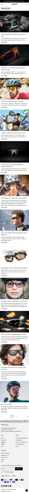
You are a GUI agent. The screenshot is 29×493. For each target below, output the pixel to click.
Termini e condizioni (5, 453)
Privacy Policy (4, 457)
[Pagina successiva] (28, 416)
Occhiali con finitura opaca (21, 442)
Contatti (2, 444)
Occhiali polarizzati (20, 444)
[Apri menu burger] (2, 4)
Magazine (3, 442)
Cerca (2, 446)
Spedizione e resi (5, 455)
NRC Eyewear (12, 489)
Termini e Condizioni (10, 471)
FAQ (2, 461)
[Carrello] (27, 4)
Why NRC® (3, 440)
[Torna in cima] (26, 490)
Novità (17, 446)
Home (2, 438)
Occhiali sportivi (19, 440)
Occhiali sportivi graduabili (21, 438)
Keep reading (4, 42)
